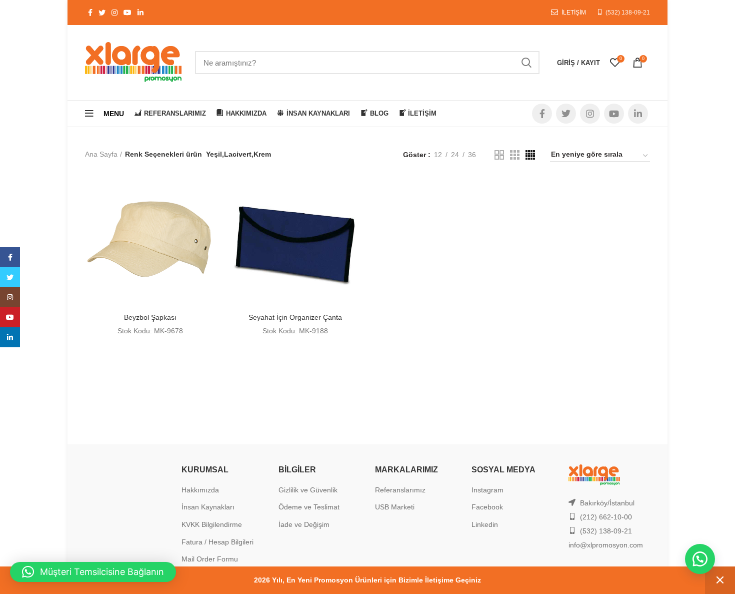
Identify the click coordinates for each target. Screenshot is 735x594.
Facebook (487, 507)
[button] (700, 559)
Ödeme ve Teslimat (309, 507)
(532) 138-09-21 (628, 12)
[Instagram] (10, 297)
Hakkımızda (200, 490)
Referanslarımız (400, 490)
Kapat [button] (720, 580)
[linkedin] (10, 337)
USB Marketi (394, 507)
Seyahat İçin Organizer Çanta (295, 317)
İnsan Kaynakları (208, 507)
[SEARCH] (526, 62)
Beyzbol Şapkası (150, 317)
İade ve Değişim (304, 524)
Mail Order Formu (210, 559)
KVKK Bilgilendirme (212, 524)
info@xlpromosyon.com (605, 545)
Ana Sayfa (101, 154)
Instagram (488, 490)
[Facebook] (10, 257)
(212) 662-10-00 (606, 517)
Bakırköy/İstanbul (607, 503)
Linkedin (485, 524)
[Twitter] (10, 277)
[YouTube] (10, 317)
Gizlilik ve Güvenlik (308, 490)
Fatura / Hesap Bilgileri (218, 542)
